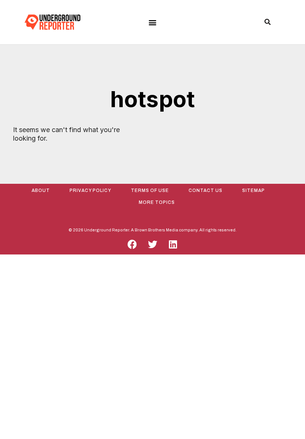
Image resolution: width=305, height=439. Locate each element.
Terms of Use (150, 190)
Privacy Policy (90, 190)
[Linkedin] (173, 244)
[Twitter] (152, 244)
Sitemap (253, 190)
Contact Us (205, 190)
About (41, 190)
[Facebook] (132, 244)
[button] (152, 22)
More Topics (157, 202)
